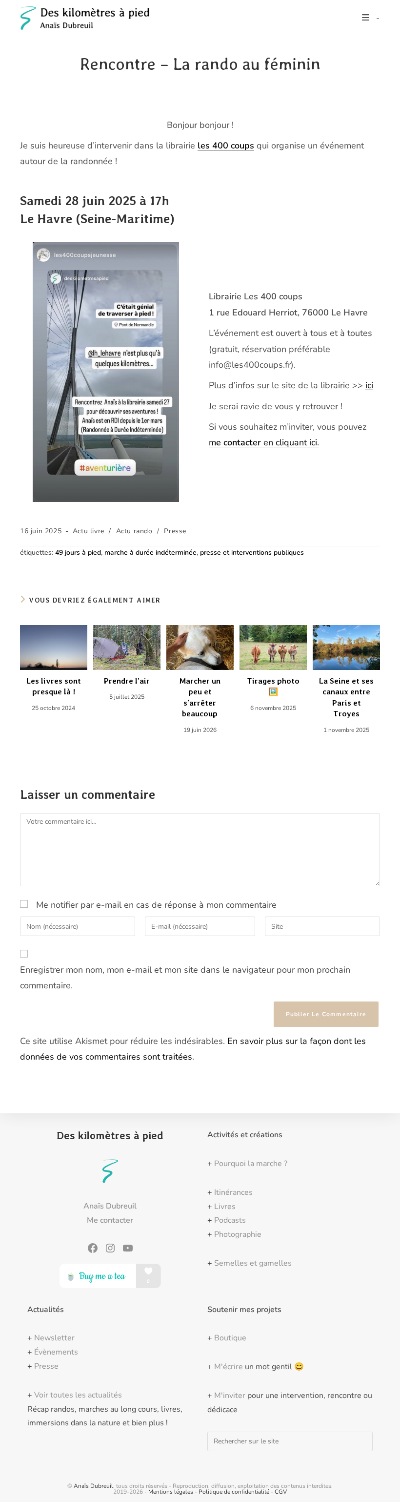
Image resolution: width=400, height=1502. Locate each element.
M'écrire (228, 1366)
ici (369, 385)
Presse (175, 531)
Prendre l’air (127, 681)
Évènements (56, 1352)
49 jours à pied (78, 552)
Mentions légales (170, 1492)
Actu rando (134, 531)
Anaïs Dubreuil (93, 1486)
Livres (225, 1206)
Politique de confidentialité (234, 1492)
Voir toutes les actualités (78, 1395)
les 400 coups (226, 145)
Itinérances (233, 1192)
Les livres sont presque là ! (53, 686)
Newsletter (54, 1338)
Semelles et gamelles (253, 1263)
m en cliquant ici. (264, 442)
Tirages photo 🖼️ (273, 686)
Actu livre (88, 531)
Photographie (237, 1234)
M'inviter (229, 1395)
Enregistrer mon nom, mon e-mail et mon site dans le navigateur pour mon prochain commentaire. (185, 977)
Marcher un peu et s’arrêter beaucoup (199, 697)
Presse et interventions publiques (252, 552)
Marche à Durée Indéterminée (150, 552)
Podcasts (230, 1220)
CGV (281, 1492)
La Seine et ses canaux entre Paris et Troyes (346, 697)
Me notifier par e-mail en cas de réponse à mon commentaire (156, 905)
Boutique (230, 1338)
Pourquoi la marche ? (250, 1163)
